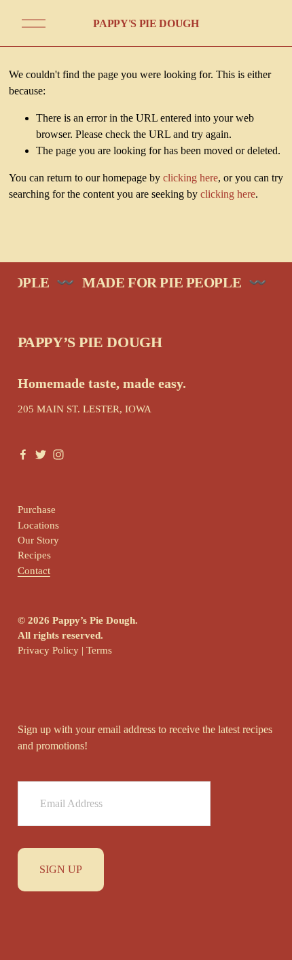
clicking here (190, 177)
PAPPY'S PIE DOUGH (146, 23)
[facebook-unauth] (23, 454)
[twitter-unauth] (40, 454)
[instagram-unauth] (58, 454)
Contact (34, 570)
